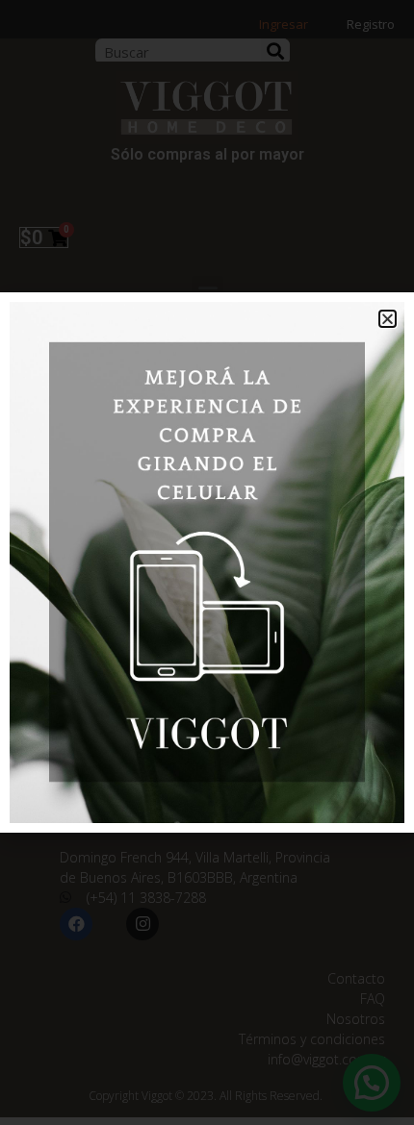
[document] (207, 562)
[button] (387, 319)
